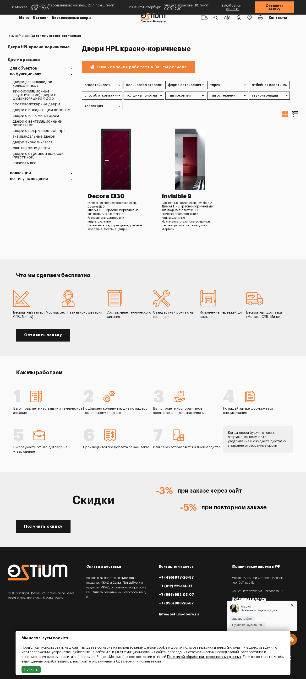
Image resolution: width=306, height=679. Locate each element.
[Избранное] (249, 17)
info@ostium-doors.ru (233, 7)
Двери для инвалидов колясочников (32, 83)
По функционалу (25, 74)
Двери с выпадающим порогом (41, 110)
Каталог (40, 17)
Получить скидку (43, 526)
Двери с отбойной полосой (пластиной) (38, 155)
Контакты (278, 17)
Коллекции (20, 173)
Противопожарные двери (36, 104)
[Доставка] (204, 17)
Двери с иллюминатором (35, 116)
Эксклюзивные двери (71, 17)
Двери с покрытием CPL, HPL (38, 131)
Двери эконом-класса (32, 142)
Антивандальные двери (33, 136)
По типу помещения (29, 179)
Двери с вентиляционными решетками (37, 123)
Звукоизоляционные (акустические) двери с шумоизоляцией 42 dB (34, 95)
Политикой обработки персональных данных (204, 657)
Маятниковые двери (31, 148)
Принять (31, 669)
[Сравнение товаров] (227, 17)
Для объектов (23, 68)
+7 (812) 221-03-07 (175, 586)
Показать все (24, 163)
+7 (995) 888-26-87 (176, 603)
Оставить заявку (274, 7)
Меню (24, 17)
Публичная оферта (249, 599)
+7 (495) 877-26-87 (176, 577)
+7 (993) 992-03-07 (176, 594)
